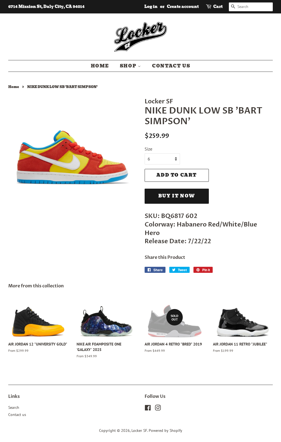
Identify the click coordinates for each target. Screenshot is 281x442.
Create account (183, 7)
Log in (151, 7)
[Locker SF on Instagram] (158, 408)
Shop (129, 66)
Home (100, 66)
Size (148, 149)
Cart (218, 7)
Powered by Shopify (165, 430)
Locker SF (139, 430)
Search (13, 407)
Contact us (171, 66)
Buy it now (176, 195)
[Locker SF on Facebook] (148, 408)
